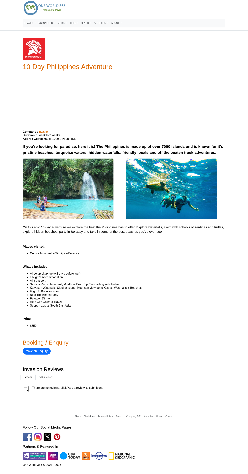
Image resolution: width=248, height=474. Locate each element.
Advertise (148, 416)
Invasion (43, 131)
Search (119, 416)
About (78, 416)
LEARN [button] (85, 23)
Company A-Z (133, 416)
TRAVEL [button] (29, 23)
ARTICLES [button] (100, 23)
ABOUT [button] (115, 23)
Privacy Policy (105, 416)
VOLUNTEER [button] (46, 23)
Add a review (45, 377)
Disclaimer (89, 416)
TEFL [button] (73, 23)
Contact (169, 416)
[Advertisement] (124, 98)
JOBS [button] (61, 23)
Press (159, 416)
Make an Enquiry (37, 351)
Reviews (28, 377)
